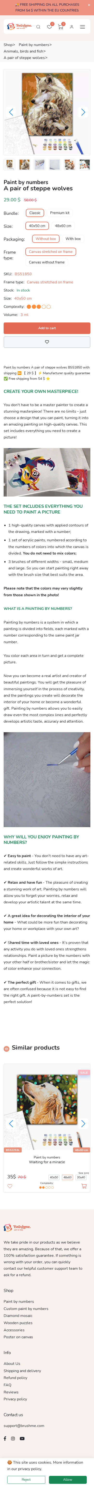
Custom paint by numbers (26, 1308)
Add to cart (47, 328)
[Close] (89, 5)
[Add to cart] (84, 1186)
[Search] (38, 26)
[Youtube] (22, 1438)
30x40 (81, 1177)
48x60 (67, 1177)
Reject (26, 1479)
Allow (67, 1479)
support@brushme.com (24, 1425)
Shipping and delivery (22, 1371)
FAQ (7, 1385)
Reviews (11, 1392)
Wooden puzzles (18, 1323)
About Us (12, 1363)
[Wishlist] (47, 342)
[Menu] (82, 26)
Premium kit (59, 212)
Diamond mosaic (18, 1315)
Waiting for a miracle (47, 1162)
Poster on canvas (18, 1337)
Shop (8, 44)
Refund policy (15, 1377)
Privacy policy (15, 1399)
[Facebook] (5, 1438)
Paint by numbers (34, 44)
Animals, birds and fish (23, 51)
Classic (34, 212)
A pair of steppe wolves (24, 57)
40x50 (54, 1177)
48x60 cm (63, 225)
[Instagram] (13, 1438)
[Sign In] (71, 26)
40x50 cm (37, 225)
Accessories (14, 1330)
